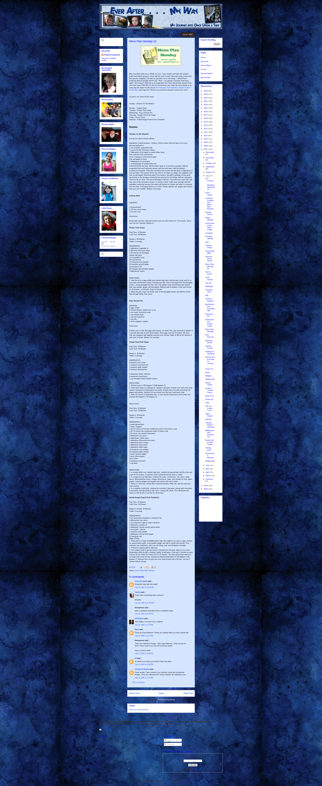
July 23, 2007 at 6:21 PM (144, 678)
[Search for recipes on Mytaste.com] (105, 730)
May (208, 469)
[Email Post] (141, 567)
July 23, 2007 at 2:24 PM (144, 614)
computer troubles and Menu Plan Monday (209, 203)
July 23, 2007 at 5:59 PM (144, 653)
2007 (206, 149)
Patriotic (208, 419)
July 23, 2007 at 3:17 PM (144, 636)
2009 (206, 142)
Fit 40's (204, 69)
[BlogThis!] (147, 567)
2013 (206, 129)
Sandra (137, 592)
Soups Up (209, 399)
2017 (206, 115)
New (207, 242)
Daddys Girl (210, 379)
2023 (206, 94)
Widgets (208, 376)
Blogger (184, 781)
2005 (206, 489)
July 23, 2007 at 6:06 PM (144, 664)
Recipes (152, 570)
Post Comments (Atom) (166, 700)
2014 (206, 125)
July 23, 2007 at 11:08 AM (144, 587)
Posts (168, 740)
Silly (206, 295)
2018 (206, 111)
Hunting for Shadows (209, 353)
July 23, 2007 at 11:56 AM (144, 603)
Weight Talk (209, 461)
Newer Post (134, 693)
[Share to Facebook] (152, 567)
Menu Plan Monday (209, 330)
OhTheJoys (139, 618)
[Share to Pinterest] (155, 567)
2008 (206, 146)
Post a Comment (138, 682)
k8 (136, 658)
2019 (206, 108)
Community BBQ (209, 252)
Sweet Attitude (209, 219)
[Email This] (145, 567)
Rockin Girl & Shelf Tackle (209, 442)
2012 (206, 132)
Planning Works (208, 341)
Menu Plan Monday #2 (209, 266)
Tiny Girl (208, 283)
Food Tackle (208, 194)
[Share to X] (150, 567)
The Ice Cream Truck (209, 408)
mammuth (168, 781)
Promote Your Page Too (109, 246)
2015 (206, 122)
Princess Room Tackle (208, 259)
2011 (206, 135)
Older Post (188, 693)
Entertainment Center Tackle (209, 323)
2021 (206, 101)
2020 (206, 105)
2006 (206, 485)
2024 (206, 91)
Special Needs (206, 73)
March (208, 476)
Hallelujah (209, 286)
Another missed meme (209, 390)
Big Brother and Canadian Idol (210, 307)
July (207, 176)
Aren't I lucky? (208, 273)
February (209, 479)
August (209, 172)
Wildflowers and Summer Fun (209, 433)
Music (207, 372)
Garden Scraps (209, 347)
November (210, 158)
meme (136, 570)
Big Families (206, 77)
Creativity (209, 233)
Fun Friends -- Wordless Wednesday (210, 184)
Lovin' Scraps (209, 278)
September (210, 167)
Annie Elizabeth (141, 581)
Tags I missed (209, 415)
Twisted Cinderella (142, 669)
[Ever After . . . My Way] (103, 244)
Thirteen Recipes (209, 300)
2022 (206, 98)
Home (161, 693)
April (208, 472)
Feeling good (208, 449)
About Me (205, 61)
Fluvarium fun (209, 315)
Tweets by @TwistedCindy (138, 710)
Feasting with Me (209, 237)
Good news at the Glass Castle (209, 226)
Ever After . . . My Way (108, 241)
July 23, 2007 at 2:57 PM (144, 625)
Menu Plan (144, 570)
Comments (170, 744)
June (208, 465)
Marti (137, 629)
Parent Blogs (206, 65)
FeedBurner (197, 769)
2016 (206, 118)
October (209, 163)
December (210, 152)
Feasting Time (208, 291)
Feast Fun (209, 369)
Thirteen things (208, 246)
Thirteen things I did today (209, 425)
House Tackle (208, 384)
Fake (207, 403)
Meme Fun (209, 396)
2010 (206, 139)
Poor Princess (209, 336)
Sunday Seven (208, 213)
